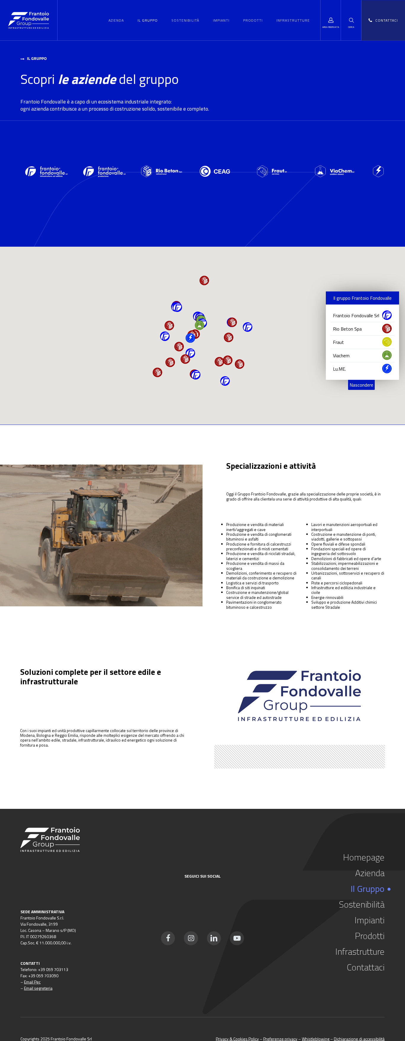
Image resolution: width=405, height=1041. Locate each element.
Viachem (341, 355)
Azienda (370, 873)
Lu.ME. (339, 368)
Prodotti (370, 936)
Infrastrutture (360, 951)
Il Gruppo (367, 888)
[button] (37, 58)
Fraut (338, 342)
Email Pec (32, 982)
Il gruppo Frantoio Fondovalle (362, 298)
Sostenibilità (362, 904)
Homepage (364, 857)
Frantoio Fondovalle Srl (356, 315)
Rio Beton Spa (347, 328)
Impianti (370, 920)
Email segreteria (38, 988)
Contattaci (366, 967)
